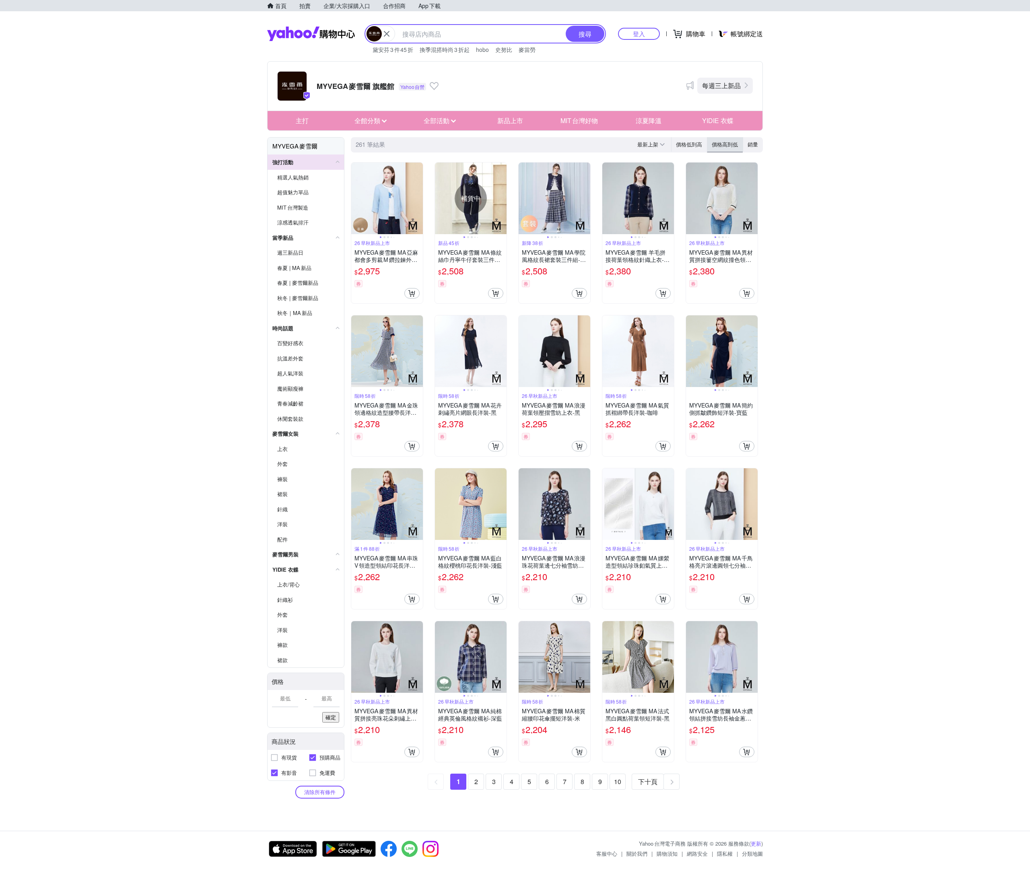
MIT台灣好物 (579, 120)
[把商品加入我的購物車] (412, 293)
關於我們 (636, 853)
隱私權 (725, 853)
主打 (302, 120)
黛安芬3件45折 (393, 49)
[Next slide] (417, 198)
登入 (639, 33)
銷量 (753, 144)
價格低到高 (689, 144)
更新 (756, 843)
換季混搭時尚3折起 (445, 49)
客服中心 (606, 853)
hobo (482, 49)
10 (617, 781)
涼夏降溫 (648, 120)
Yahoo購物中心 (311, 33)
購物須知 (667, 853)
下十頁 (647, 781)
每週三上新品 (721, 85)
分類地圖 (752, 853)
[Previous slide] (356, 198)
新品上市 (510, 120)
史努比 (503, 49)
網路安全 (697, 853)
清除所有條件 (320, 792)
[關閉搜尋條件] (386, 34)
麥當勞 (527, 49)
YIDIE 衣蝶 (717, 120)
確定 (330, 717)
